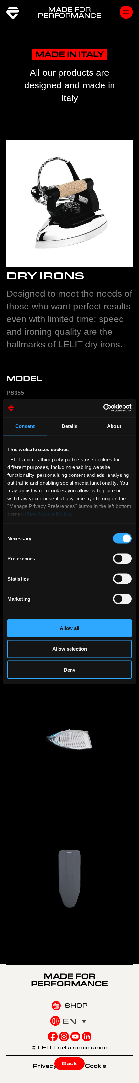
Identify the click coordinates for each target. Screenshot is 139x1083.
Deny (69, 669)
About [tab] (114, 426)
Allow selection (69, 648)
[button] (74, 1020)
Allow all (69, 628)
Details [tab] (70, 426)
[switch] (122, 558)
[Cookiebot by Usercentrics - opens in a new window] (103, 408)
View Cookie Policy (48, 514)
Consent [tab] (25, 426)
